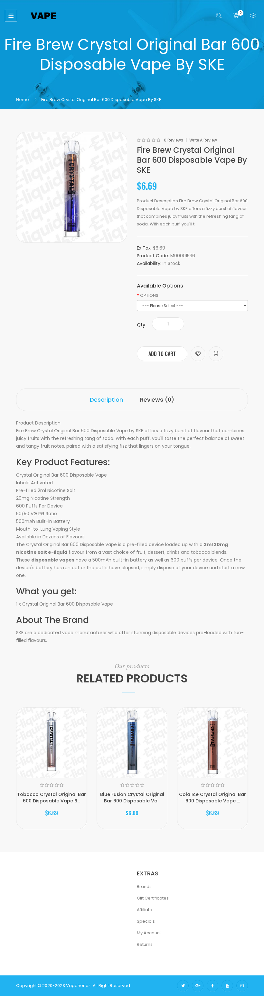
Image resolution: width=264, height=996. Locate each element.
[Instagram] (242, 985)
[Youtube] (227, 985)
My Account (149, 933)
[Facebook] (212, 985)
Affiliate (144, 910)
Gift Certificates (153, 898)
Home (22, 99)
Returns (145, 944)
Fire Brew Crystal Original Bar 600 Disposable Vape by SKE (101, 99)
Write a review (203, 140)
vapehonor (78, 985)
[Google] (197, 985)
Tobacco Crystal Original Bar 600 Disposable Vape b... (51, 797)
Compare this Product (216, 353)
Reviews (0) (157, 400)
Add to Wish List (198, 353)
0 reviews (173, 140)
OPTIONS (149, 295)
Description (106, 400)
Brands (144, 886)
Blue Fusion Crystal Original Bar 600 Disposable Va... (132, 797)
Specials (146, 921)
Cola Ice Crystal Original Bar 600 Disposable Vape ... (212, 797)
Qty (141, 325)
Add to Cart (162, 354)
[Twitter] (183, 985)
